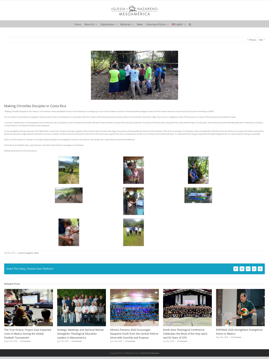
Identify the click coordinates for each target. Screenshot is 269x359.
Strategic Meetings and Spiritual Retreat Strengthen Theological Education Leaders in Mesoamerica (80, 333)
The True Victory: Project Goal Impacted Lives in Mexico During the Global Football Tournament (27, 333)
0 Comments (26, 341)
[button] (190, 23)
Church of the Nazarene (149, 353)
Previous (252, 40)
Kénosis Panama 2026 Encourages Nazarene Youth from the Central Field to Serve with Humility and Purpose (134, 333)
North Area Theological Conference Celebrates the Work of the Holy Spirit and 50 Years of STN (185, 333)
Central (21, 253)
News (36, 253)
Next (261, 40)
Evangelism (29, 253)
